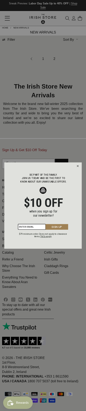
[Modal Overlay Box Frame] (43, 205)
